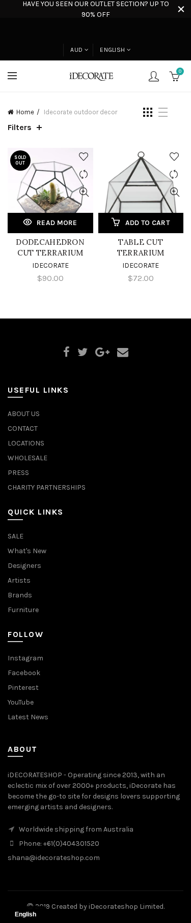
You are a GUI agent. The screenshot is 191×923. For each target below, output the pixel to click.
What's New (27, 551)
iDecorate (50, 265)
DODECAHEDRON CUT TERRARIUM (50, 247)
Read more (57, 222)
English (112, 49)
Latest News (28, 717)
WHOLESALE (27, 458)
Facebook (24, 673)
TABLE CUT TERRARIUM (141, 247)
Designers (24, 565)
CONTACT (23, 428)
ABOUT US (24, 413)
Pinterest (23, 687)
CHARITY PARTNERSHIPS (47, 487)
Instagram (25, 658)
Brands (20, 595)
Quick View (84, 192)
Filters (20, 127)
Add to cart (147, 222)
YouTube (21, 702)
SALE (15, 536)
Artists (19, 580)
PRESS (18, 472)
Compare (84, 174)
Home (25, 112)
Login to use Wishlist (84, 157)
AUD (76, 49)
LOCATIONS (26, 443)
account (153, 76)
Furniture (23, 610)
